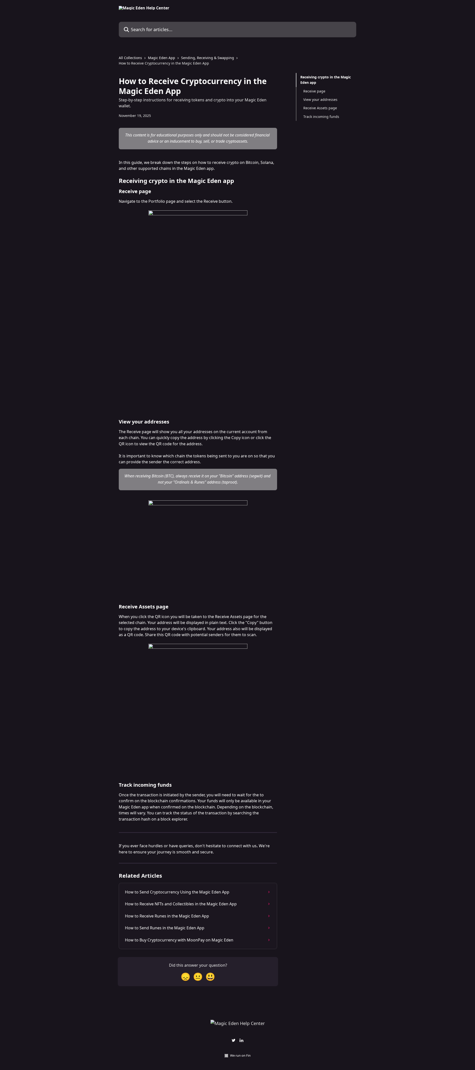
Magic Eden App (161, 57)
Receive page (314, 91)
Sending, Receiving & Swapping (207, 57)
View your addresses (320, 99)
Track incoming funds (321, 116)
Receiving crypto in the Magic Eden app (325, 80)
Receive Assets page (320, 108)
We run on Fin (240, 1055)
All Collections (130, 57)
